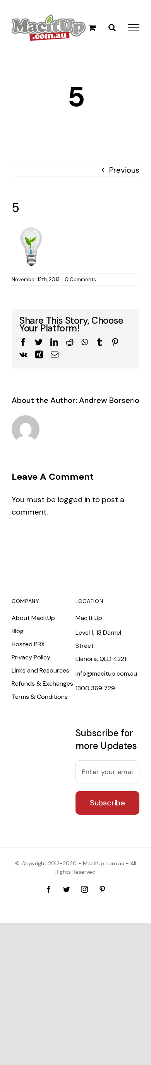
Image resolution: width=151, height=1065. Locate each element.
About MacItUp (33, 618)
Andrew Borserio (109, 400)
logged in (74, 499)
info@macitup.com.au (106, 673)
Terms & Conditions (40, 697)
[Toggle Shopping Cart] (92, 28)
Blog (18, 631)
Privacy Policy (31, 657)
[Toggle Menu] (134, 27)
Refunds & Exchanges (42, 683)
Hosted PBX (28, 644)
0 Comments (80, 279)
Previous (124, 170)
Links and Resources (40, 670)
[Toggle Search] (112, 27)
